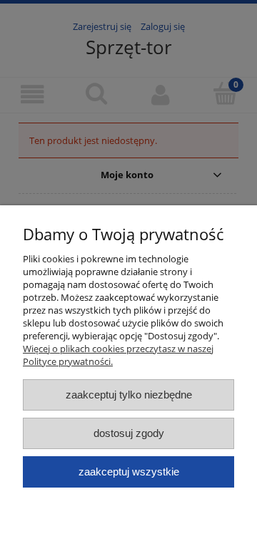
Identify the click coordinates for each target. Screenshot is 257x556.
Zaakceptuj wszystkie (129, 471)
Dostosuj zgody (129, 433)
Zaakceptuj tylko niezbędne (129, 394)
